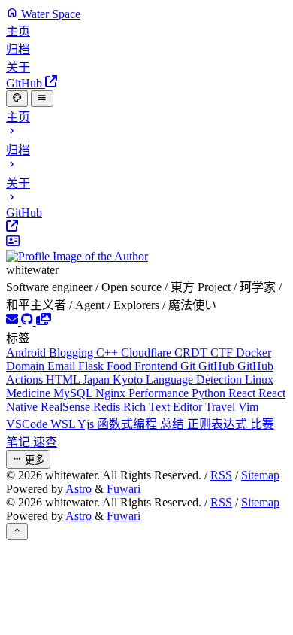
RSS (221, 475)
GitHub (217, 366)
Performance (160, 393)
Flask (92, 366)
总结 (173, 424)
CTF (223, 352)
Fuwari (123, 488)
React (243, 393)
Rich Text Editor (164, 406)
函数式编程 (128, 424)
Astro (78, 488)
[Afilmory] (43, 320)
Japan (98, 379)
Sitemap (260, 475)
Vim (248, 406)
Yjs (87, 424)
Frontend (157, 366)
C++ (108, 352)
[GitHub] (28, 320)
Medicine (29, 393)
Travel (221, 406)
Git (189, 366)
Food (120, 366)
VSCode (28, 424)
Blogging (72, 352)
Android (27, 352)
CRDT (192, 352)
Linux (259, 379)
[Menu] (42, 98)
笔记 (19, 442)
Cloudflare (147, 352)
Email (62, 366)
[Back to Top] (17, 531)
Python (210, 393)
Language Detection (195, 379)
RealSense (67, 406)
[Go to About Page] (146, 249)
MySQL (74, 393)
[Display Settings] (17, 98)
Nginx (111, 393)
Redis (108, 406)
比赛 (262, 424)
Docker (253, 352)
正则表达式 (218, 424)
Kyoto (129, 379)
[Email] (13, 320)
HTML (64, 379)
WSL (63, 424)
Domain (26, 366)
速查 (45, 442)
